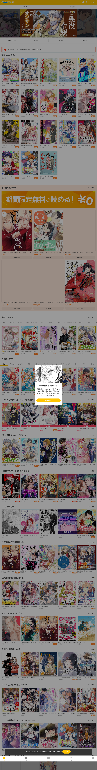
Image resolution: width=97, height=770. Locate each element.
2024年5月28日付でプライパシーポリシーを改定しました (41, 751)
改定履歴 (59, 751)
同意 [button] (66, 751)
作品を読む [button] (48, 400)
